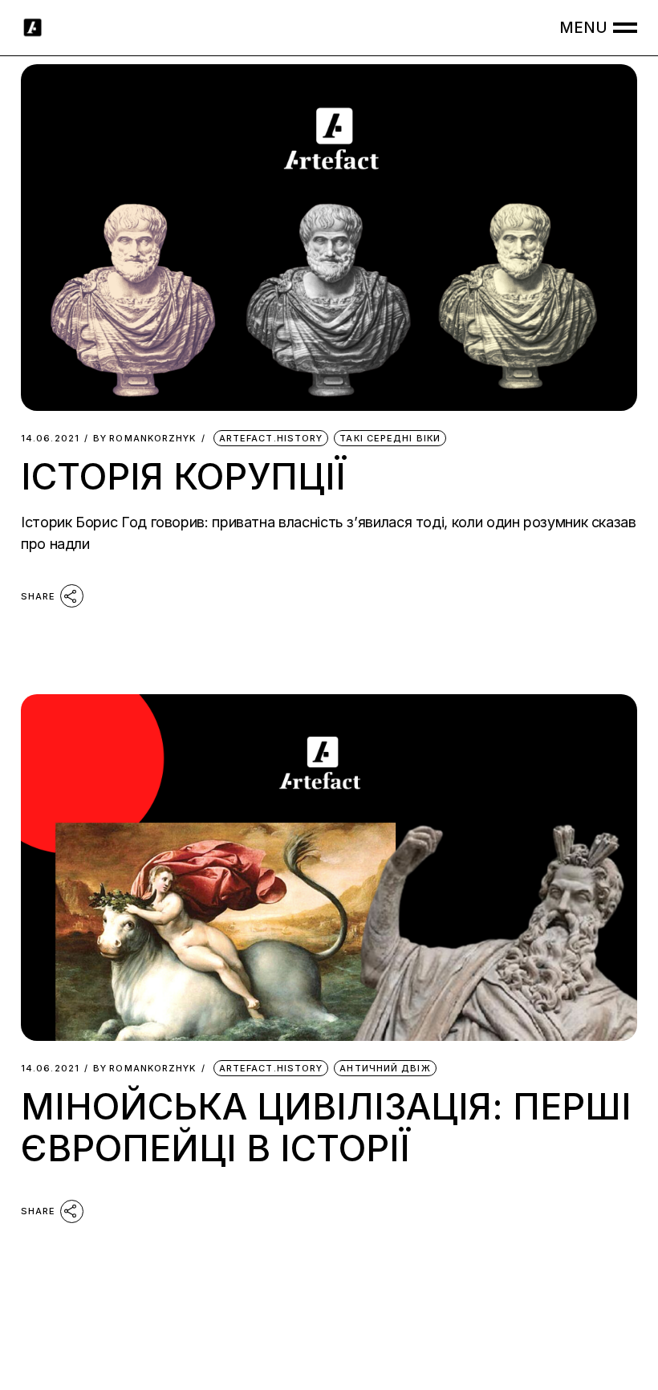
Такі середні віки (390, 438)
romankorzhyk (144, 438)
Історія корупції (183, 476)
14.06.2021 (50, 438)
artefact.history (271, 438)
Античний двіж (384, 1068)
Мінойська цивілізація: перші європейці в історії (326, 1127)
